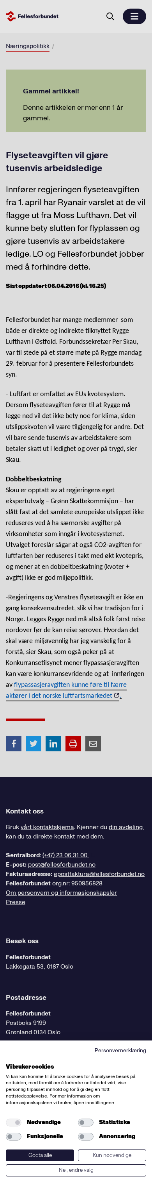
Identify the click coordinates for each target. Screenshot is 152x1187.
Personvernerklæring (120, 1050)
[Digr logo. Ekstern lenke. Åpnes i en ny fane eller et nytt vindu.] (11, 1058)
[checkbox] (13, 1122)
